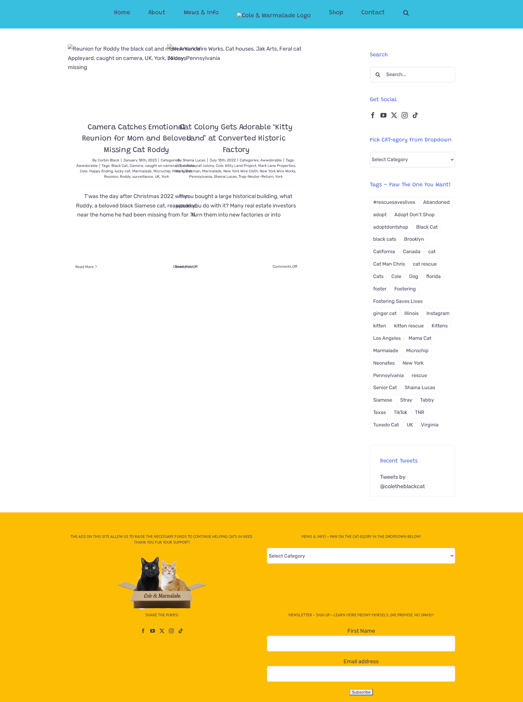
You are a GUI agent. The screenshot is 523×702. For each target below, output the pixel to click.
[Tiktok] (415, 115)
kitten (379, 326)
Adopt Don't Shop (414, 214)
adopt (379, 214)
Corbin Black (108, 160)
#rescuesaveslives (394, 202)
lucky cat (122, 171)
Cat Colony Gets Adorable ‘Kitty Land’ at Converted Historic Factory (236, 139)
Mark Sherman (188, 171)
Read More (84, 267)
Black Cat (119, 166)
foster (379, 289)
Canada (411, 251)
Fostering (405, 289)
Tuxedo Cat (386, 425)
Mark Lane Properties (276, 166)
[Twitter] (394, 115)
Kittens (440, 326)
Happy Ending (101, 171)
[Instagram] (405, 115)
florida (433, 276)
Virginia (430, 425)
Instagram (437, 313)
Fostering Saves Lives (398, 301)
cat (432, 251)
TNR (419, 412)
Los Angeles (387, 338)
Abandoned (436, 202)
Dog (413, 276)
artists (188, 166)
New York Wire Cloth (240, 171)
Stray (406, 400)
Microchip (417, 350)
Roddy (125, 176)
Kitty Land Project (240, 166)
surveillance (142, 176)
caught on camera (160, 166)
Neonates (384, 363)
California (384, 251)
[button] (382, 12)
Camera (136, 166)
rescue (419, 375)
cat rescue (425, 264)
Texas (379, 412)
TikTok (400, 412)
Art (178, 166)
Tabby (427, 400)
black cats (384, 239)
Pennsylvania (200, 176)
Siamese (382, 400)
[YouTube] (383, 115)
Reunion (111, 176)
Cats (378, 276)
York (279, 176)
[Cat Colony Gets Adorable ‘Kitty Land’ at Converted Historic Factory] (236, 78)
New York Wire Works (277, 171)
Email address (361, 661)
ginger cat (384, 313)
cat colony (205, 166)
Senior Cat (385, 387)
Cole (83, 171)
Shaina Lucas (194, 160)
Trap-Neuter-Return (255, 176)
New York (413, 363)
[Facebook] (373, 115)
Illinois (411, 313)
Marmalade (142, 171)
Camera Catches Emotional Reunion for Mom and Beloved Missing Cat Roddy (136, 139)
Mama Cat (420, 338)
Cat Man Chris (389, 264)
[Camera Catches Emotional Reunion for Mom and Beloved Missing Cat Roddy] (136, 78)
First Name (361, 630)
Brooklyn (414, 239)
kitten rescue (409, 326)
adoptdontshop (390, 227)
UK (157, 176)
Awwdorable (87, 166)
